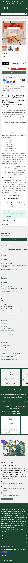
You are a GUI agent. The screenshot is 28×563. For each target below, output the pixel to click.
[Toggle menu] (2, 9)
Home (2, 18)
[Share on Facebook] (7, 220)
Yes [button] (10, 269)
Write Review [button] (14, 239)
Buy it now (14, 72)
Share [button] (16, 269)
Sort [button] (2, 245)
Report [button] (13, 269)
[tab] (11, 250)
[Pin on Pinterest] (14, 220)
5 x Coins (5, 63)
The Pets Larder (8, 560)
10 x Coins (13, 63)
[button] (2, 2)
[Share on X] (11, 220)
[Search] (25, 14)
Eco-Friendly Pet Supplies (11, 18)
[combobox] (14, 14)
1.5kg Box (21, 63)
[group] (14, 234)
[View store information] (24, 204)
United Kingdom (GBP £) (9, 546)
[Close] (25, 211)
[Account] (23, 9)
